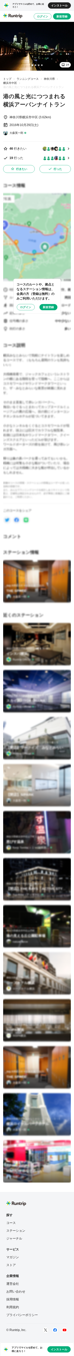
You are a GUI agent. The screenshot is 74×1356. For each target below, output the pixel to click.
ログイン (42, 16)
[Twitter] (45, 1330)
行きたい (21, 169)
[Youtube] (64, 1330)
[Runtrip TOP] (12, 16)
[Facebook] (55, 1330)
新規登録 (61, 16)
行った (58, 169)
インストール (59, 5)
